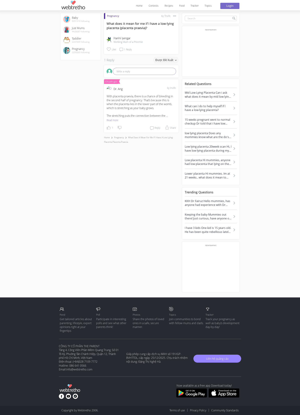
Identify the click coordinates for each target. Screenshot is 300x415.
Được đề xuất (164, 60)
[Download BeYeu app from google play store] (191, 396)
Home (139, 5)
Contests (154, 5)
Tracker (195, 5)
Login (230, 6)
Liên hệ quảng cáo (217, 359)
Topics (208, 5)
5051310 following (81, 21)
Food (182, 5)
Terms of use (177, 410)
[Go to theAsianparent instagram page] (75, 396)
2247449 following (81, 42)
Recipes (169, 5)
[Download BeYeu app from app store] (224, 396)
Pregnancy (113, 16)
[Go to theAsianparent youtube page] (68, 396)
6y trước (171, 87)
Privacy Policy (198, 410)
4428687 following (81, 31)
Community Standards (225, 410)
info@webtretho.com (79, 369)
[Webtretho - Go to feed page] (73, 5)
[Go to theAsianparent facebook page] (61, 396)
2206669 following (81, 52)
